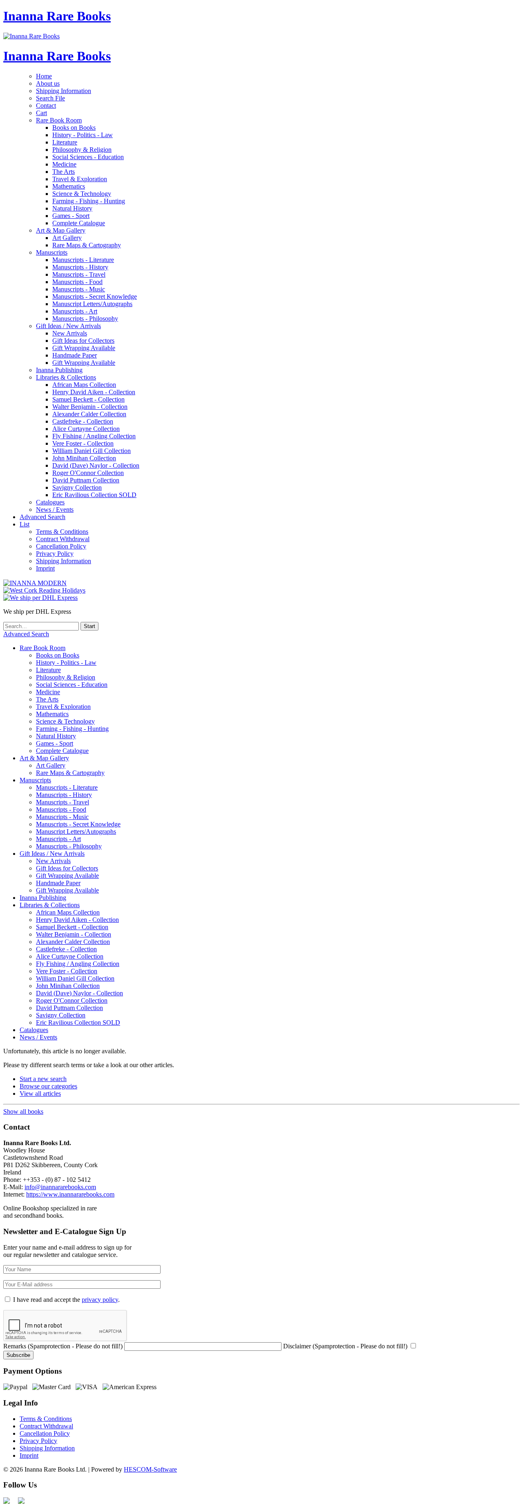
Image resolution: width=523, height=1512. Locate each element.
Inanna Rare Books (57, 16)
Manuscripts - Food (77, 281)
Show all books (23, 1111)
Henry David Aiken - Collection (93, 392)
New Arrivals (69, 333)
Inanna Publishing (59, 369)
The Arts (63, 171)
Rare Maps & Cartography (86, 245)
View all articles (40, 1093)
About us (48, 83)
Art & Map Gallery (60, 230)
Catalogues (50, 502)
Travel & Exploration (79, 178)
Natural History (72, 208)
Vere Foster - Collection (83, 443)
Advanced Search (42, 516)
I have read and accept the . (66, 1299)
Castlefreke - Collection (82, 421)
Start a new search (43, 1078)
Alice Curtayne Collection (86, 428)
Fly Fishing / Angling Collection (94, 436)
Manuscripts (51, 252)
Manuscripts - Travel (78, 274)
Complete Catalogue (78, 223)
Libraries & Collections (66, 377)
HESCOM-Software (150, 1469)
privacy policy (100, 1299)
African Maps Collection (84, 384)
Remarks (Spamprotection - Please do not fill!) (63, 1346)
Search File (50, 98)
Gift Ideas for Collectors (83, 340)
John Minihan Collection (84, 458)
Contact (46, 105)
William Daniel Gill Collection (91, 450)
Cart (41, 112)
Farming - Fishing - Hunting (88, 201)
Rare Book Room (59, 120)
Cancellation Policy (61, 546)
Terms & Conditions (62, 531)
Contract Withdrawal (62, 538)
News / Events (55, 509)
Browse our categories (48, 1086)
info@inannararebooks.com (60, 1186)
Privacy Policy (55, 553)
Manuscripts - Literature (83, 259)
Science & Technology (81, 193)
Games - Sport (70, 215)
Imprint (45, 568)
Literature (64, 142)
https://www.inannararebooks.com (70, 1194)
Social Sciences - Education (88, 156)
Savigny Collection (77, 487)
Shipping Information (63, 90)
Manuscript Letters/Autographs (92, 303)
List (24, 524)
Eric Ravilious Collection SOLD (94, 494)
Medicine (64, 164)
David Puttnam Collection (85, 480)
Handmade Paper (74, 355)
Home (44, 76)
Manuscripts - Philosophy (85, 318)
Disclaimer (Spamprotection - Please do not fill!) (345, 1346)
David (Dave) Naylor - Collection (95, 465)
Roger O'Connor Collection (88, 472)
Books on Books (74, 127)
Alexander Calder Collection (89, 414)
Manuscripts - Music (78, 289)
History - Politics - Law (82, 134)
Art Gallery (67, 237)
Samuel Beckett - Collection (88, 399)
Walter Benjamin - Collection (89, 406)
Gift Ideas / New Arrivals (68, 325)
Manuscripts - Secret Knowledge (94, 296)
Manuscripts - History (80, 267)
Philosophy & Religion (82, 149)
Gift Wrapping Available (83, 347)
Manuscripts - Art (74, 311)
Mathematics (68, 186)
